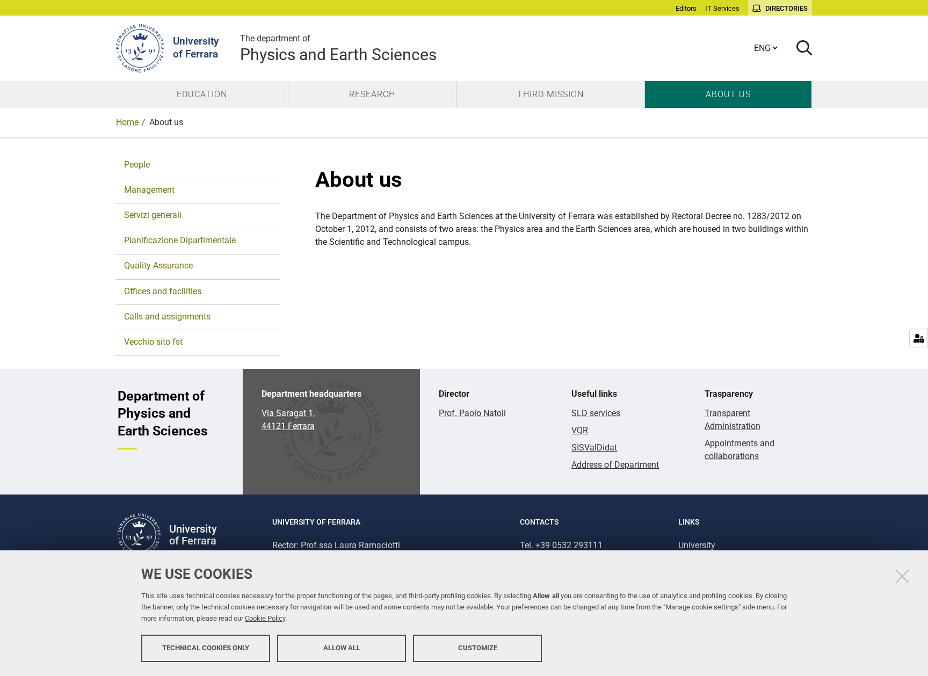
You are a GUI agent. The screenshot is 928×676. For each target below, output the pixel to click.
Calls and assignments (167, 316)
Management (149, 190)
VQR (579, 430)
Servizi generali (153, 215)
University (696, 545)
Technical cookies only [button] (205, 648)
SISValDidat (594, 447)
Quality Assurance (158, 265)
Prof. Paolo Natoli (472, 413)
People (137, 164)
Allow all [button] (341, 648)
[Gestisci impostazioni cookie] (918, 338)
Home (127, 122)
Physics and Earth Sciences (338, 48)
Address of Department (615, 465)
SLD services (595, 413)
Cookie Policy (265, 618)
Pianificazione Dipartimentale (180, 240)
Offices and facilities (162, 291)
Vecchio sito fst (153, 342)
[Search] (800, 49)
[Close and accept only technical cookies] (902, 576)
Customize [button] (477, 648)
